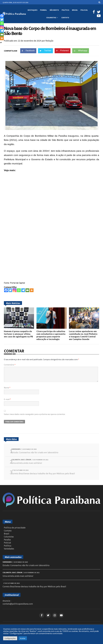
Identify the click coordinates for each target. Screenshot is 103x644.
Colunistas (51, 17)
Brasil (75, 10)
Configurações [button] (10, 638)
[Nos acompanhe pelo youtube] (61, 615)
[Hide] (1, 43)
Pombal (43, 10)
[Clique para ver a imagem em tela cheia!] (51, 129)
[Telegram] (23, 290)
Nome (7, 387)
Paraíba (7, 539)
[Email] (27, 290)
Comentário (9, 364)
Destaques (32, 10)
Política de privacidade (14, 527)
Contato (65, 17)
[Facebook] (6, 290)
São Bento (54, 10)
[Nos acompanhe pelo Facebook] (93, 12)
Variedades (9, 548)
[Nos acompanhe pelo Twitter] (98, 12)
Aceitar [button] (22, 638)
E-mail (7, 399)
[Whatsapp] (19, 290)
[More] (32, 290)
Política (65, 10)
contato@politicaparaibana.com (18, 603)
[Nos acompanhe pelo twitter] (48, 615)
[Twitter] (10, 290)
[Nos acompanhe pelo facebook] (41, 615)
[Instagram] (14, 290)
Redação (49, 40)
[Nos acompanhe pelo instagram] (54, 615)
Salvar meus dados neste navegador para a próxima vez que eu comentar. (34, 414)
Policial (84, 10)
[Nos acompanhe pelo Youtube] (98, 16)
